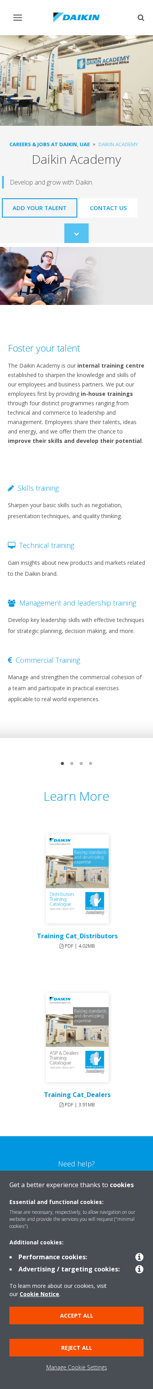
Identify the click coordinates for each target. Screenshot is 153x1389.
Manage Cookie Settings (76, 1367)
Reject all (76, 1347)
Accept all (76, 1315)
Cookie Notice (39, 1294)
